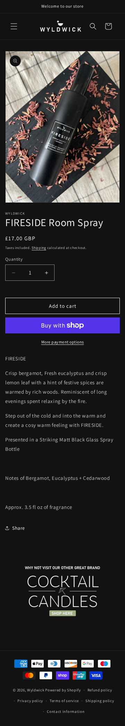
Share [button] (18, 528)
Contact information (65, 711)
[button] (14, 26)
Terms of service (64, 700)
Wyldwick (35, 690)
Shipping (39, 247)
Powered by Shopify (63, 690)
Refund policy (100, 690)
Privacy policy (30, 700)
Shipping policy (99, 700)
